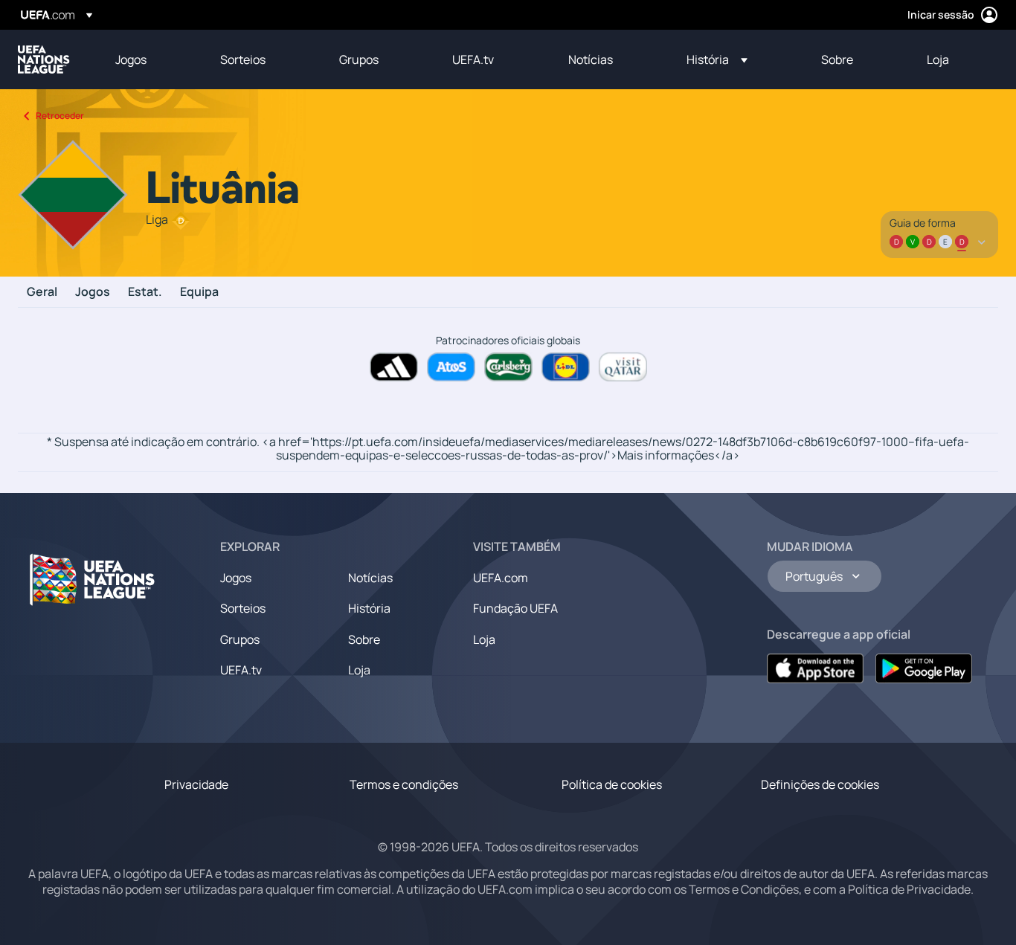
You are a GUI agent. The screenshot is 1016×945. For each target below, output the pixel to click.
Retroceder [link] (60, 115)
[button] (717, 59)
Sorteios (243, 608)
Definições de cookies (820, 784)
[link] (131, 59)
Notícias (370, 578)
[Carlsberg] (508, 366)
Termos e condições (404, 784)
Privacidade (196, 784)
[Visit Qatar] (623, 366)
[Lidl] (565, 366)
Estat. (145, 292)
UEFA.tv (241, 670)
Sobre (364, 639)
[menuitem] (149, 59)
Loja (359, 670)
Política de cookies (612, 784)
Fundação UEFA (515, 608)
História (369, 608)
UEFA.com (500, 578)
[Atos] (451, 366)
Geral (42, 292)
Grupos (240, 639)
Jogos (92, 292)
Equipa (199, 292)
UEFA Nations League (44, 59)
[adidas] (394, 366)
